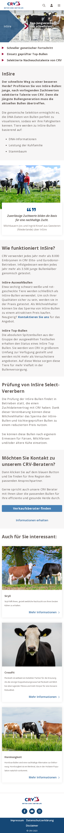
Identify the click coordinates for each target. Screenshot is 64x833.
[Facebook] (24, 811)
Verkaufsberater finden (32, 508)
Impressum (17, 820)
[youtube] (32, 811)
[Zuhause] (13, 5)
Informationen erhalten (32, 520)
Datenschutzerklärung (40, 820)
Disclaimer (32, 825)
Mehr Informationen (43, 612)
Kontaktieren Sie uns (33, 317)
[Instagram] (39, 811)
